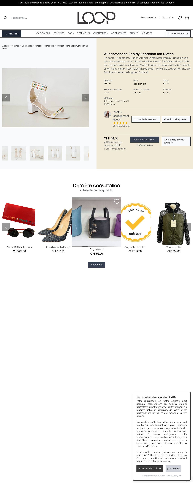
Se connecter (149, 18)
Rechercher (96, 265)
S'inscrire (168, 18)
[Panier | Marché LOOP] (187, 17)
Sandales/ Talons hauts (44, 46)
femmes (15, 46)
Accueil (5, 46)
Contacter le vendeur (145, 120)
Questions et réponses (175, 120)
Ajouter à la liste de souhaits (174, 141)
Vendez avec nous (178, 34)
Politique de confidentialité (153, 476)
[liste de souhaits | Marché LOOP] (179, 17)
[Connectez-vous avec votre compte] (116, 201)
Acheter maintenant (143, 140)
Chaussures (27, 46)
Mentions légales (174, 476)
